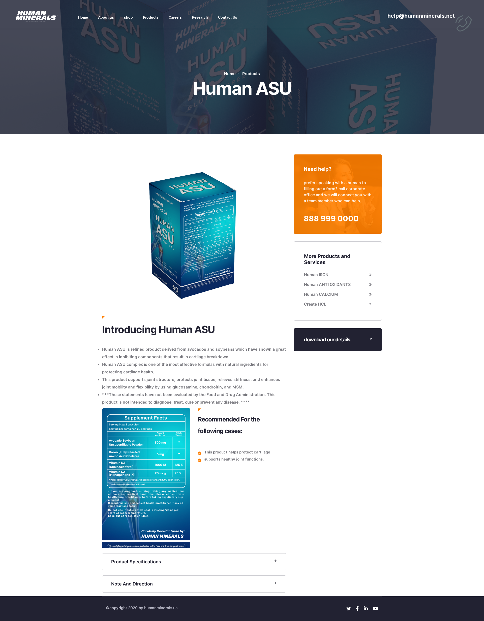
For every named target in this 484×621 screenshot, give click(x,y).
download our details (327, 340)
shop (128, 17)
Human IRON (316, 274)
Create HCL (315, 304)
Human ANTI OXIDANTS (327, 284)
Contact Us (227, 17)
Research (200, 17)
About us (106, 17)
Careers (175, 17)
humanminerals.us (160, 607)
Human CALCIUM (321, 294)
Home (83, 17)
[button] (116, 235)
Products (151, 17)
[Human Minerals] (36, 15)
